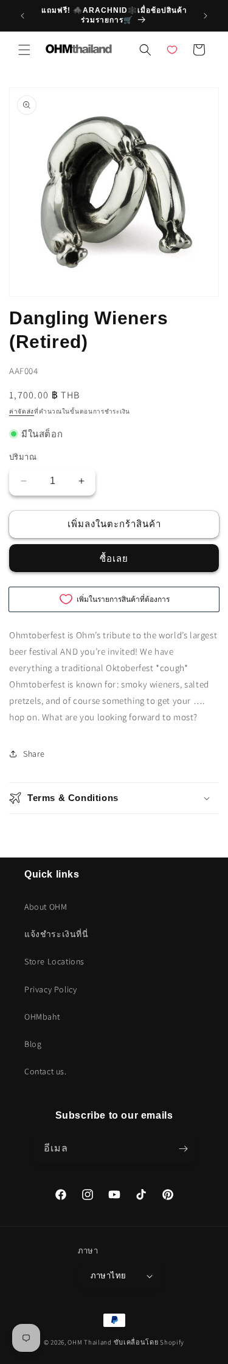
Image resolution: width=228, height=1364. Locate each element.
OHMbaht (42, 1016)
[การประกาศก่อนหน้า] (22, 15)
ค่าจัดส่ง (21, 411)
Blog (32, 1043)
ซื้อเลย (114, 558)
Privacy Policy (50, 989)
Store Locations (54, 961)
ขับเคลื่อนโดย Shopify (149, 1342)
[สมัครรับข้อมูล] (183, 1148)
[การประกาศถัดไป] (205, 15)
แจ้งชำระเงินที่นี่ (56, 934)
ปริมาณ (22, 457)
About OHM (45, 906)
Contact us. (45, 1071)
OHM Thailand (89, 1342)
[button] (24, 49)
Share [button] (34, 753)
